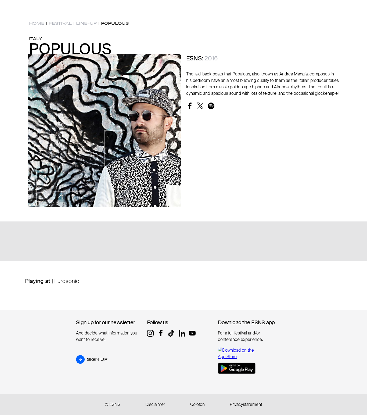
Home (36, 23)
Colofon (197, 404)
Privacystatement (246, 404)
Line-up (86, 23)
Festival (60, 23)
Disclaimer (155, 404)
